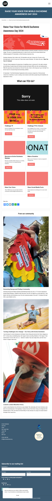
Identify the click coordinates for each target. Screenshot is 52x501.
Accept (17, 495)
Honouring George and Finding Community (16, 289)
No (9, 479)
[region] (17, 493)
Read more (8, 133)
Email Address (5, 466)
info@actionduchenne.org (7, 439)
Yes (5, 479)
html (5, 484)
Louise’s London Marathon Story (13, 404)
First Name (4, 472)
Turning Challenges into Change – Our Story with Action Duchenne (24, 332)
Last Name (28, 472)
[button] (49, 3)
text (10, 484)
